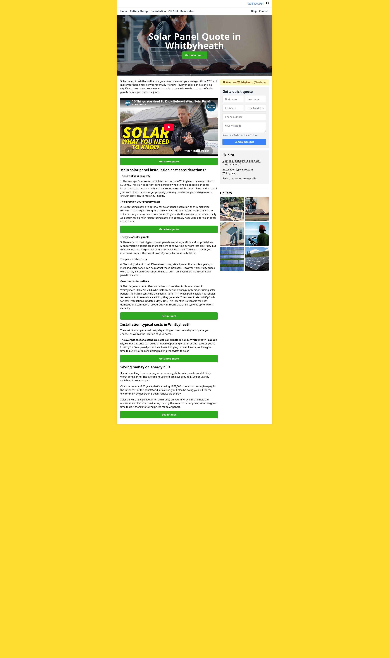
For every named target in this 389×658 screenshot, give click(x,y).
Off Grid (173, 11)
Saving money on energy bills (239, 178)
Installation (158, 11)
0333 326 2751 (256, 3)
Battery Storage (139, 11)
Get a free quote (169, 161)
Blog (254, 11)
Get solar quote (194, 55)
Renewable (187, 11)
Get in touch (169, 316)
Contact (264, 11)
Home (123, 11)
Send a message (244, 142)
